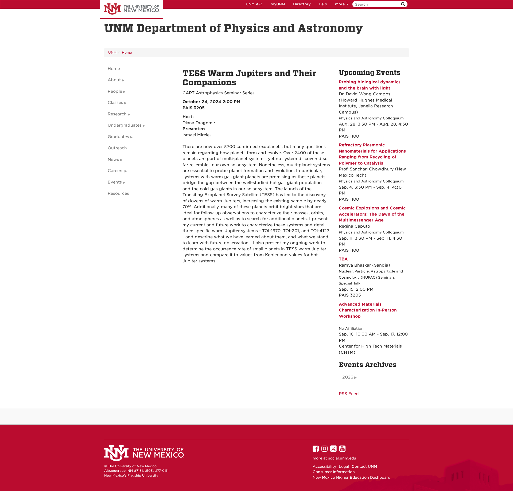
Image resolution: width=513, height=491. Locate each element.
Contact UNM (364, 466)
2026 (347, 377)
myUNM (278, 4)
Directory (302, 4)
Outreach (117, 148)
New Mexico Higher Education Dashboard (351, 477)
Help (323, 4)
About (114, 79)
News (113, 159)
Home (127, 52)
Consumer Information (334, 472)
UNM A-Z (254, 4)
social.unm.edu (342, 458)
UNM (112, 52)
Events (115, 182)
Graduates (118, 136)
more (340, 4)
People (115, 91)
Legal (344, 466)
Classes (115, 102)
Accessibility (324, 466)
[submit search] (403, 4)
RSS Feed (349, 393)
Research (117, 114)
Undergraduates (125, 125)
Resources (118, 193)
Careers (115, 170)
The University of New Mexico (131, 9)
